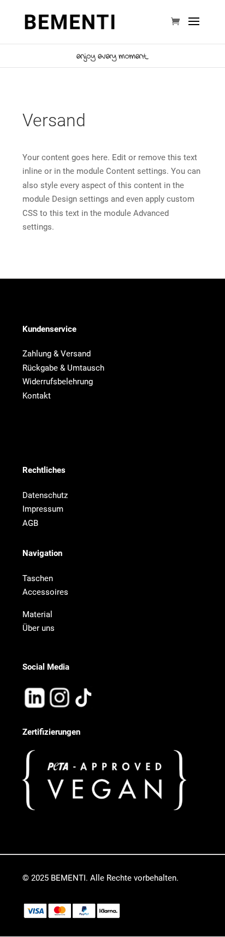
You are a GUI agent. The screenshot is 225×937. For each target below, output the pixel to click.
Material (37, 614)
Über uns (38, 628)
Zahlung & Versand (56, 354)
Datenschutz (45, 426)
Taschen (37, 578)
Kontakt (36, 396)
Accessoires (45, 592)
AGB (30, 523)
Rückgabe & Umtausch (63, 368)
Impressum (42, 440)
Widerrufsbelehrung (57, 381)
